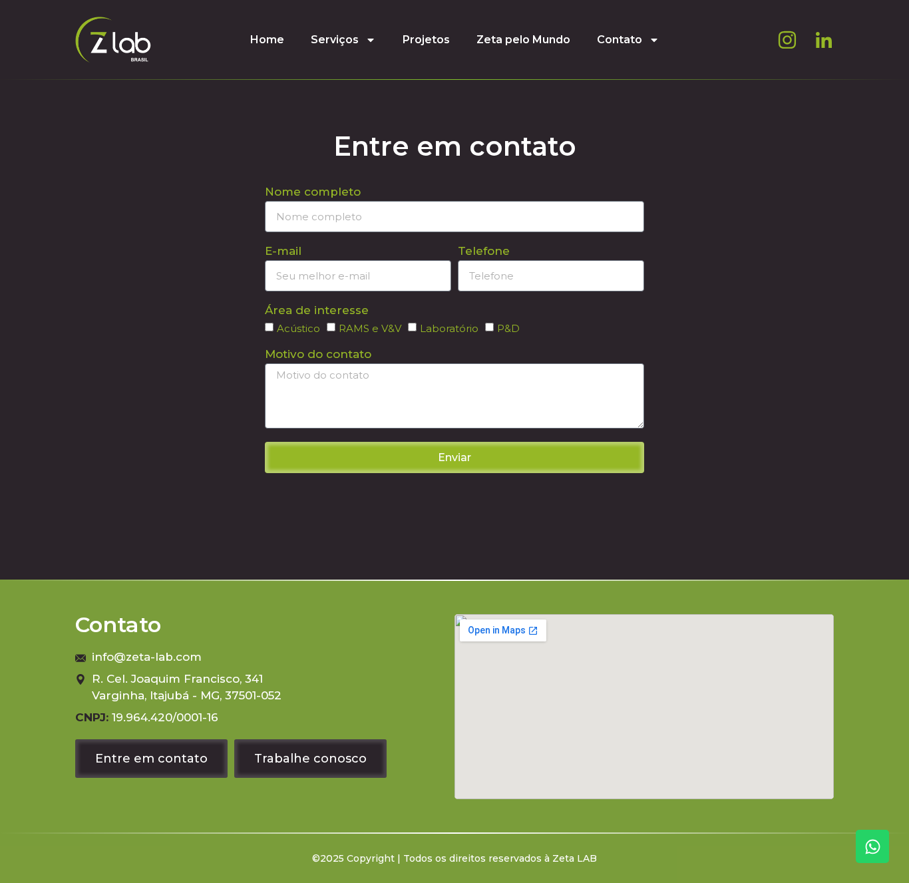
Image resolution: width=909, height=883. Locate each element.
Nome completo (313, 192)
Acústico (298, 328)
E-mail (283, 252)
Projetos (426, 39)
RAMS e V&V (370, 328)
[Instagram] (787, 40)
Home (267, 39)
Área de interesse (317, 311)
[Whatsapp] (872, 846)
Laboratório (449, 328)
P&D (508, 328)
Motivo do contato (318, 355)
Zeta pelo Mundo (523, 39)
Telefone (484, 252)
